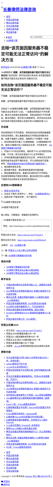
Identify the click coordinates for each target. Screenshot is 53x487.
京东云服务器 (12, 26)
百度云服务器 (12, 29)
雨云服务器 (11, 32)
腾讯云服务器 (12, 23)
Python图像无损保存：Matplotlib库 (21, 414)
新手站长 (5, 67)
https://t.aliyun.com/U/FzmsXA (30, 235)
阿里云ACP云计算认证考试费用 (22, 250)
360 (11, 245)
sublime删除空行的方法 (16, 364)
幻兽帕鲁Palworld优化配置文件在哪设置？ (25, 417)
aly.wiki (17, 346)
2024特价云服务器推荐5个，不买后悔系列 (25, 307)
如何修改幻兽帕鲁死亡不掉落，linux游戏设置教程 (28, 395)
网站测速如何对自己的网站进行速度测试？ (26, 164)
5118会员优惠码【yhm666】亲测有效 (23, 425)
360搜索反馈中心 (42, 194)
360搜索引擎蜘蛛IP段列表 (20, 256)
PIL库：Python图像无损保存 (19, 447)
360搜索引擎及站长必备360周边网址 (22, 270)
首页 (8, 17)
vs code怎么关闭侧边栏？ (17, 367)
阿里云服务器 (12, 20)
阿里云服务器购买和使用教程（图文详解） (25, 310)
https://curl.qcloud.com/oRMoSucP (31, 240)
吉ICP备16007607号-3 (42, 476)
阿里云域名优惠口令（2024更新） (21, 319)
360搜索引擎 (11, 40)
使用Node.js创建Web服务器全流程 (21, 428)
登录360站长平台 (12, 191)
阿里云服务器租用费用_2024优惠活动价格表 (26, 303)
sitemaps (28, 476)
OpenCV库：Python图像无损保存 (21, 404)
